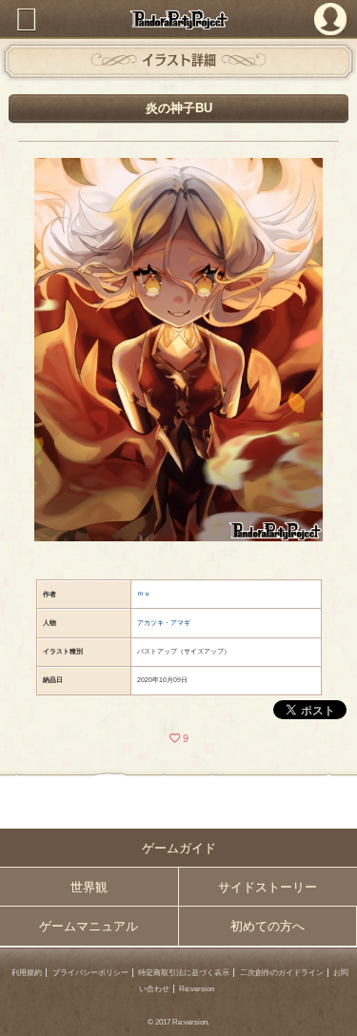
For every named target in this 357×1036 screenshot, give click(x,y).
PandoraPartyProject (178, 19)
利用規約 (26, 972)
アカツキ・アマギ (163, 622)
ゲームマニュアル (88, 926)
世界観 (89, 887)
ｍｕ (143, 593)
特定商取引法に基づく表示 (183, 972)
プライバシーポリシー (90, 972)
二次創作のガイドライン (282, 972)
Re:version (196, 989)
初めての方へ (267, 926)
